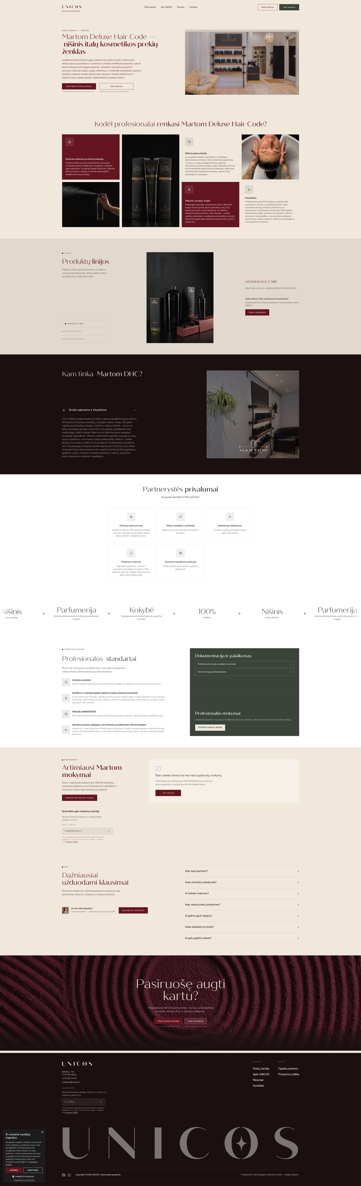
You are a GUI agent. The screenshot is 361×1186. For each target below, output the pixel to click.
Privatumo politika (288, 1074)
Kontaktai (193, 7)
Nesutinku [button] (33, 1170)
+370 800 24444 (69, 1078)
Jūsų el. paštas (68, 825)
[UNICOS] (180, 1145)
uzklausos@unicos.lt (71, 1082)
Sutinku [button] (14, 1170)
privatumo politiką (72, 842)
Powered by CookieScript (24, 1180)
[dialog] (24, 1156)
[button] (24, 1176)
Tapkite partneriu (288, 1069)
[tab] (85, 324)
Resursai (180, 7)
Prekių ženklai (150, 7)
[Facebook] (63, 1175)
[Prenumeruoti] (109, 831)
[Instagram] (69, 1175)
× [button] (42, 1132)
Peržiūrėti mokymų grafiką (210, 727)
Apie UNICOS (166, 7)
